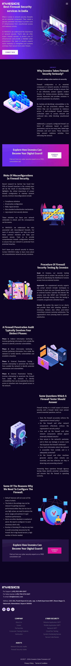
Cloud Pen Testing (52, 631)
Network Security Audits (19, 646)
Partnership (19, 628)
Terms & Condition (41, 663)
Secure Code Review (52, 637)
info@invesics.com (16, 597)
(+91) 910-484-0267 (19, 591)
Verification (19, 634)
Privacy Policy (29, 663)
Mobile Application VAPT (52, 625)
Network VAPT (52, 628)
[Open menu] (66, 3)
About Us (19, 622)
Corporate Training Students (18, 631)
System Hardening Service (52, 634)
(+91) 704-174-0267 (22, 594)
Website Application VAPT (52, 622)
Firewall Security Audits (19, 649)
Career (19, 625)
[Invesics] (11, 4)
